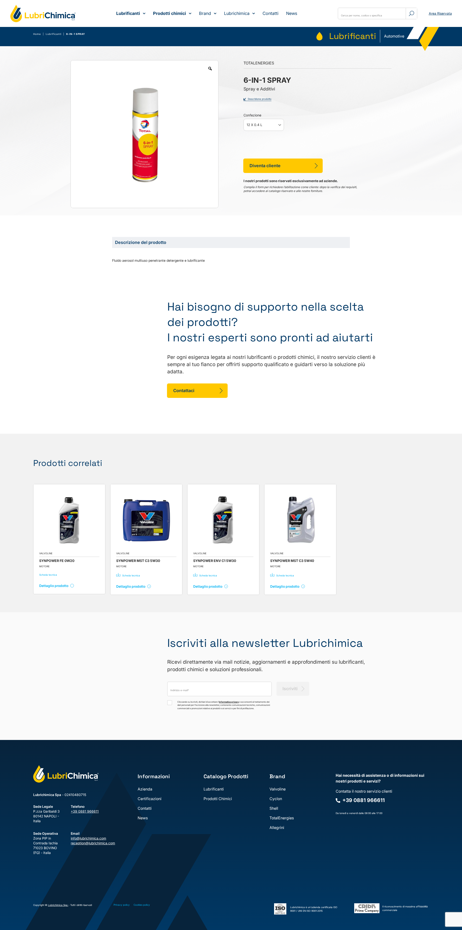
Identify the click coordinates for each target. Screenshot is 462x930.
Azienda (145, 789)
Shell (274, 808)
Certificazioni (149, 798)
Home (37, 33)
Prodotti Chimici (218, 798)
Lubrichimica (237, 13)
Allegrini (277, 827)
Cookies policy (142, 904)
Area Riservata (440, 13)
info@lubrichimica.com (86, 838)
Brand (205, 13)
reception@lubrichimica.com (86, 843)
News (291, 13)
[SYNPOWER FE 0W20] (69, 520)
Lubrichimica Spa (58, 905)
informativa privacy (229, 702)
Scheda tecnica (48, 574)
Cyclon (276, 798)
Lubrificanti (128, 13)
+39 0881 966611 (85, 811)
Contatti (270, 13)
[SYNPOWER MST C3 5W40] (300, 520)
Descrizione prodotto (259, 98)
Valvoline (278, 789)
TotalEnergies (282, 817)
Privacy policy (122, 904)
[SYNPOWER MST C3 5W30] (146, 520)
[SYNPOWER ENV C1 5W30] (223, 520)
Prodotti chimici (169, 13)
